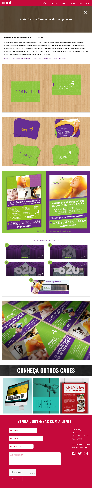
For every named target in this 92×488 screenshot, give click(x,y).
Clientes (63, 3)
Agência (44, 3)
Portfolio (54, 3)
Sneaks (88, 3)
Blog (80, 3)
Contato (72, 3)
